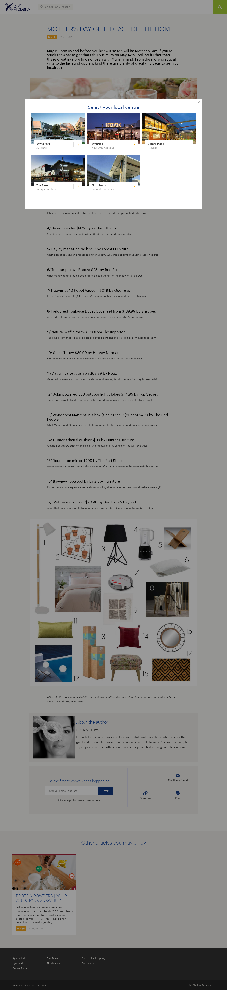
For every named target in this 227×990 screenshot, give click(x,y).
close (198, 102)
